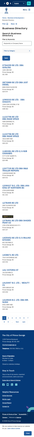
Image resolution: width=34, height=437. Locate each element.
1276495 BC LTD (10, 203)
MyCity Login (6, 399)
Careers (4, 417)
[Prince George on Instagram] (16, 384)
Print (3, 24)
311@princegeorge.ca (9, 345)
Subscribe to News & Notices (11, 380)
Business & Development (16, 18)
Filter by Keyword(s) (8, 39)
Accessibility (23, 414)
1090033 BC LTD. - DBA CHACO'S (13, 100)
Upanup (18, 417)
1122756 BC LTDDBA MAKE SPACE (10, 117)
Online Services (7, 396)
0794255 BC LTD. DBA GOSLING (12, 66)
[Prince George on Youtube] (8, 384)
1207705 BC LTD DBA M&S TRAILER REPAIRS (15, 169)
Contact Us (5, 406)
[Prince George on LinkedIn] (12, 384)
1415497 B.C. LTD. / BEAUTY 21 (15, 283)
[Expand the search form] (29, 3)
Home (4, 18)
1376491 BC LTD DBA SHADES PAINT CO (16, 221)
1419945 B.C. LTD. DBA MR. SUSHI (15, 301)
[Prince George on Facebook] (3, 384)
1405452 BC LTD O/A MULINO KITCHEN (16, 238)
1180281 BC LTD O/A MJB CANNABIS (14, 152)
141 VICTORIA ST (10, 270)
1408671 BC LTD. (10, 255)
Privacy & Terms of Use (9, 414)
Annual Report (6, 403)
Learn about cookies (13, 428)
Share (13, 24)
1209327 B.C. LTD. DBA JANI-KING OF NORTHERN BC (16, 186)
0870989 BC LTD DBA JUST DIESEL (15, 83)
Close (28, 433)
